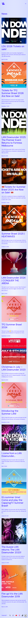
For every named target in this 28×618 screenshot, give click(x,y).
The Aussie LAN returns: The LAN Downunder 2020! (11, 549)
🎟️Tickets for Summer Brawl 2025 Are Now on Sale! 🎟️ (13, 189)
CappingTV (4, 615)
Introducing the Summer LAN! (10, 412)
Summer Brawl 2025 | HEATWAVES (13, 235)
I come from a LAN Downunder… (12, 454)
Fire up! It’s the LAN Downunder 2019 (12, 595)
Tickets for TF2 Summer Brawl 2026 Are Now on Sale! (13, 93)
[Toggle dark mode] (25, 615)
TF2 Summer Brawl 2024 (12, 326)
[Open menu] (25, 3)
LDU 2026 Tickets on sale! (13, 48)
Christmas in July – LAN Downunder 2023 (13, 368)
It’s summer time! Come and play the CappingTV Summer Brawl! (12, 501)
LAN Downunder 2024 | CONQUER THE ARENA (13, 280)
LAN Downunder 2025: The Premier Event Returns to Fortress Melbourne (14, 141)
